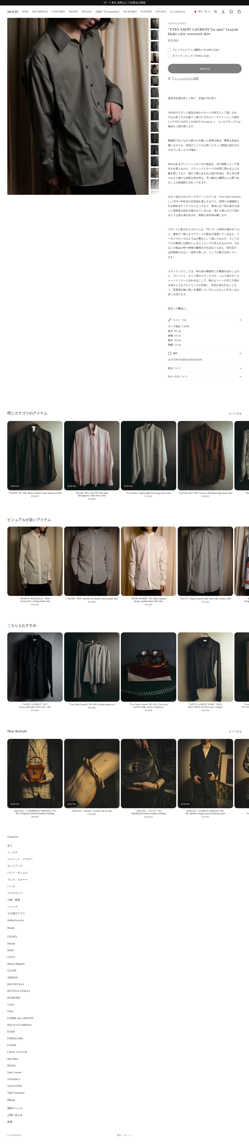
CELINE (12, 970)
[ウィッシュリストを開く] (231, 12)
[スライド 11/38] (155, 138)
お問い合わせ (15, 1115)
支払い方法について (178, 376)
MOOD (17, 1135)
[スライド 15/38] (155, 184)
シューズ (12, 906)
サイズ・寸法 (179, 320)
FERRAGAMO (15, 1038)
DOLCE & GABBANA (19, 1025)
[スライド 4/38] (155, 58)
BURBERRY (14, 997)
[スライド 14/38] (155, 173)
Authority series (15, 920)
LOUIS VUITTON (17, 1052)
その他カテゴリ (16, 913)
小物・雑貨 (13, 899)
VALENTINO (14, 1086)
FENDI (11, 1031)
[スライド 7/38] (155, 92)
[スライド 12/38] (155, 150)
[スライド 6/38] (155, 81)
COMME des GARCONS (20, 1018)
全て (9, 845)
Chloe (10, 1011)
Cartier (10, 1004)
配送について (174, 368)
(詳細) (215, 50)
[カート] (239, 12)
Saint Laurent (14, 1072)
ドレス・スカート (17, 879)
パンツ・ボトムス (17, 872)
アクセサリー (15, 893)
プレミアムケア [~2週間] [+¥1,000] (195, 50)
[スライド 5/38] (155, 69)
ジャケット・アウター (20, 859)
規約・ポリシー (124, 1135)
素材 (175, 353)
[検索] (215, 12)
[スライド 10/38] (155, 127)
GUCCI (11, 957)
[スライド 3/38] (155, 46)
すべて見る (235, 413)
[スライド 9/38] (155, 115)
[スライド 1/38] (155, 23)
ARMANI (12, 977)
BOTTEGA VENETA (18, 991)
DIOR (10, 950)
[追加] (227, 484)
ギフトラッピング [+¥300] (190, 56)
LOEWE (11, 1045)
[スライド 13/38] (155, 161)
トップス (12, 852)
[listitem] (177, 11)
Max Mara (12, 1059)
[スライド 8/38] (155, 104)
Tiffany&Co (13, 1079)
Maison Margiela (16, 964)
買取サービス (15, 1108)
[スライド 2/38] (155, 35)
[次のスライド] (238, 394)
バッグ (11, 886)
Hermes (11, 943)
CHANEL (12, 936)
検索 (9, 1122)
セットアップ (15, 866)
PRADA (11, 1065)
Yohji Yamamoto (16, 1092)
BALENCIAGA (15, 984)
